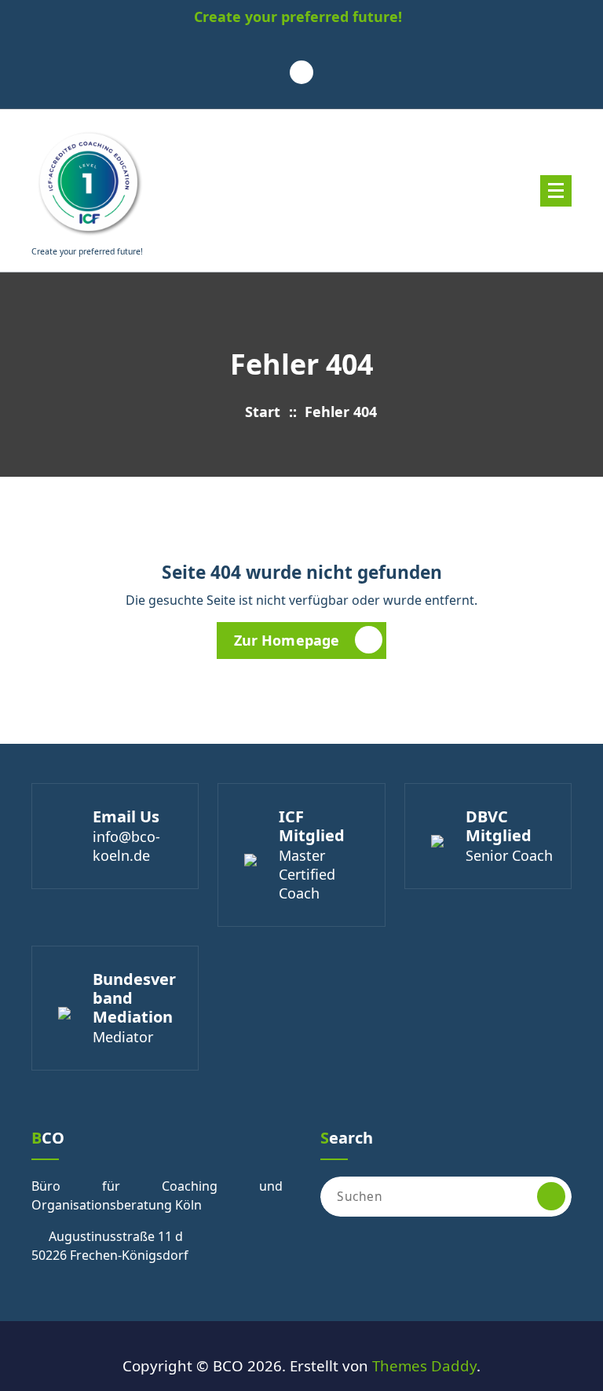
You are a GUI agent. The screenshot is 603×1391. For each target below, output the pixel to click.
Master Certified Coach (307, 874)
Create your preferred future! (298, 17)
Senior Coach (509, 855)
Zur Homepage (287, 640)
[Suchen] (551, 1196)
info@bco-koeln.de (126, 846)
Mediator (123, 1036)
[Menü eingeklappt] (556, 191)
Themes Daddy (424, 1365)
